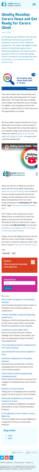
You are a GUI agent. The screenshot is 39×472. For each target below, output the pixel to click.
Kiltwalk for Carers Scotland (13, 389)
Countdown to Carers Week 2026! (15, 330)
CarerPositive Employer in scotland (11, 4)
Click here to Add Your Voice (25, 245)
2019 (10, 438)
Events (7, 261)
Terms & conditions (6, 463)
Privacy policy (19, 463)
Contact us (29, 463)
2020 (10, 436)
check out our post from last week (15, 191)
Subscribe (8, 288)
